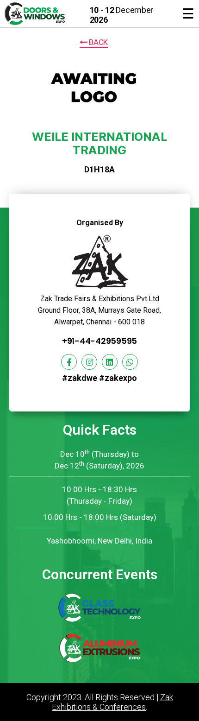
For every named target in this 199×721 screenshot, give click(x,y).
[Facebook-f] (69, 362)
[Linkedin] (110, 362)
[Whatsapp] (130, 362)
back (97, 42)
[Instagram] (89, 362)
